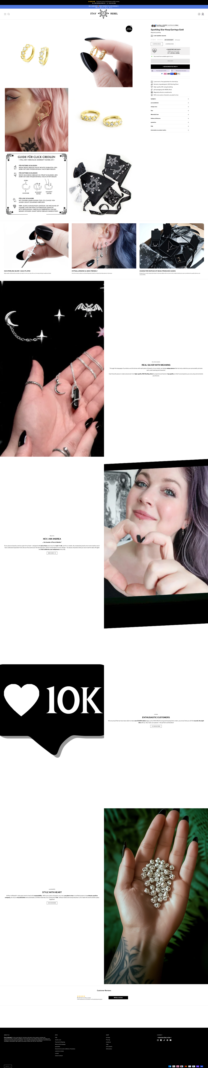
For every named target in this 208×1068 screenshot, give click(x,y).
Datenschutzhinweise (122, 556)
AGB (114, 556)
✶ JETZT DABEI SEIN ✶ (120, 550)
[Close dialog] (133, 511)
